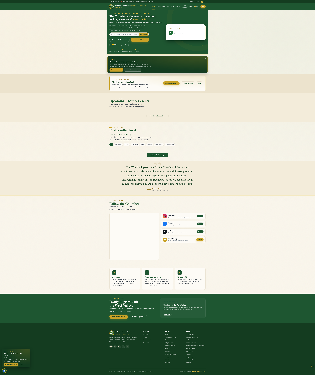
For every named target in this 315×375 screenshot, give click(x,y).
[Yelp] (127, 346)
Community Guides (170, 354)
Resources (178, 6)
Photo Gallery (168, 340)
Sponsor (167, 360)
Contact (197, 1)
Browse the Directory (119, 40)
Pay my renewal (188, 83)
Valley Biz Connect (170, 345)
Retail (142, 144)
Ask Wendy (143, 34)
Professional (158, 144)
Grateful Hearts (190, 348)
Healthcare (118, 144)
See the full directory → (158, 155)
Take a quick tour (116, 70)
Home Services (170, 144)
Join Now (145, 334)
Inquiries (167, 362)
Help (190, 6)
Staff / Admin (146, 343)
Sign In (191, 1)
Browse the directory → (133, 70)
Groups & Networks (170, 337)
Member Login (147, 340)
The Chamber (185, 6)
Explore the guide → (11, 364)
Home (153, 6)
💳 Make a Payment (119, 45)
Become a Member (139, 40)
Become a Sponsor (138, 317)
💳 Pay (196, 6)
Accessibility (189, 360)
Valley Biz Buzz (169, 343)
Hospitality (135, 144)
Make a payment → (171, 83)
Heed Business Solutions (198, 371)
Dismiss (21, 364)
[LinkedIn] (119, 346)
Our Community (191, 343)
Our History (189, 351)
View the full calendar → (157, 116)
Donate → (167, 314)
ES (204, 1)
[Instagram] (115, 346)
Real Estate (168, 351)
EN (202, 1)
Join (203, 6)
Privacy (188, 362)
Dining (126, 144)
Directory (158, 6)
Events (164, 6)
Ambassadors (190, 340)
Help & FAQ (189, 357)
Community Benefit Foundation (195, 345)
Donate (167, 357)
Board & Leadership (192, 337)
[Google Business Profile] (123, 346)
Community (170, 6)
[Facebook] (111, 346)
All (111, 144)
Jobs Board (168, 348)
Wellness (149, 144)
